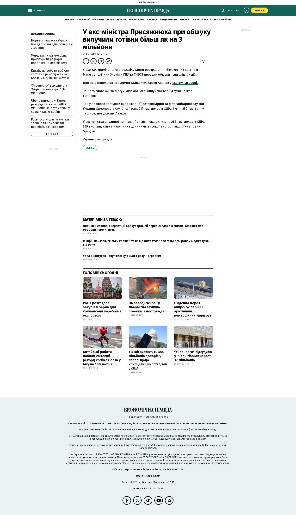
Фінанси (152, 19)
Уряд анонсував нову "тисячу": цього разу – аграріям (122, 256)
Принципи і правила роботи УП (210, 423)
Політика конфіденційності (124, 423)
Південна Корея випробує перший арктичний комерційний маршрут (192, 309)
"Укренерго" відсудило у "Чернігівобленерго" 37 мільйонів (193, 356)
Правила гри (136, 19)
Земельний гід (223, 19)
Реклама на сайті (77, 423)
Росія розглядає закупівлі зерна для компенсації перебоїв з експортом (102, 309)
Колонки (98, 19)
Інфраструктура (116, 19)
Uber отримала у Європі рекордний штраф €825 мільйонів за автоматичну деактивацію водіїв (50, 106)
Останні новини (43, 34)
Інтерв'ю (185, 19)
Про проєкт (97, 423)
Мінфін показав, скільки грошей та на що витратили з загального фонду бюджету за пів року (146, 243)
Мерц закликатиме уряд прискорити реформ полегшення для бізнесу (49, 59)
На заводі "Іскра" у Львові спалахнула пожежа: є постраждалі (148, 307)
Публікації (83, 19)
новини (69, 19)
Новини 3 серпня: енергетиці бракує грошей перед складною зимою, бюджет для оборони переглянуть (143, 228)
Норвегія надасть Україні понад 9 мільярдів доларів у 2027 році (52, 44)
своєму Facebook (185, 83)
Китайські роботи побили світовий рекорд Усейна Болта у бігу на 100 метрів (102, 358)
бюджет (90, 148)
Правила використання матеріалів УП (166, 423)
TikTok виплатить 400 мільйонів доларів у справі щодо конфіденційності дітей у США (148, 360)
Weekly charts (202, 19)
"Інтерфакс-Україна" (161, 435)
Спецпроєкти (168, 19)
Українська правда (97, 139)
